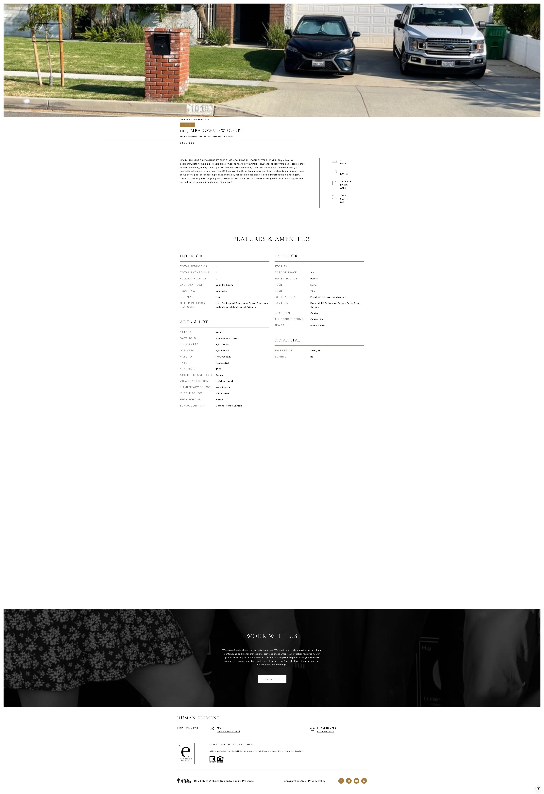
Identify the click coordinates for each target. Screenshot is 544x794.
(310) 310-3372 (325, 731)
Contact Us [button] (272, 679)
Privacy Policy (316, 780)
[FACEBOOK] (341, 781)
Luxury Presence (243, 780)
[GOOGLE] (364, 781)
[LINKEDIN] (349, 781)
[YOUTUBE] (356, 781)
